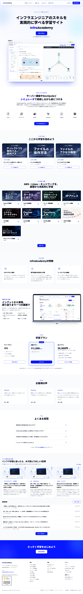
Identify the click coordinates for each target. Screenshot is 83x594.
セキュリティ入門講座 (34, 579)
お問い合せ (67, 570)
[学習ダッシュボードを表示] (57, 323)
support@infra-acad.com (8, 572)
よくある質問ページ (42, 447)
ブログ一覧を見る (40, 533)
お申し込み (41, 362)
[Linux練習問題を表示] (58, 323)
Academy (7, 3)
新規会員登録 (50, 572)
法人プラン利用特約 (49, 590)
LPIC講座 (32, 572)
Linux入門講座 (33, 564)
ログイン (69, 3)
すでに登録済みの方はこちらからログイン (41, 36)
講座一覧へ (41, 245)
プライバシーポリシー (59, 590)
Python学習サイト (69, 579)
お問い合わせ (51, 3)
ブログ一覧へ (77, 501)
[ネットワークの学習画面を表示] (41, 80)
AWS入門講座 (32, 577)
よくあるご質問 (68, 572)
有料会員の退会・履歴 (69, 568)
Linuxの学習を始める (40, 123)
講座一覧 (31, 581)
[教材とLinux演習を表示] (55, 323)
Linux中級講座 (33, 566)
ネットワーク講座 (33, 570)
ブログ (66, 564)
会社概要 (67, 590)
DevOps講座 (32, 575)
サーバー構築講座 (33, 568)
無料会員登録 (41, 551)
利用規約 (42, 590)
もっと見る (78, 464)
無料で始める (76, 3)
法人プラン (44, 3)
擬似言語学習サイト (69, 577)
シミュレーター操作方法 (70, 566)
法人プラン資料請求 (51, 568)
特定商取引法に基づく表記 (75, 590)
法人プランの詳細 (68, 362)
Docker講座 (32, 573)
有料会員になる (50, 564)
